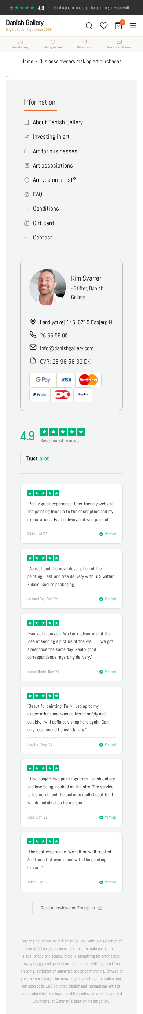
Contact (42, 237)
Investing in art (51, 136)
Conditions (46, 208)
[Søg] (89, 26)
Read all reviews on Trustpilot (68, 908)
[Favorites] (104, 26)
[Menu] (133, 26)
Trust (37, 458)
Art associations (53, 165)
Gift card (43, 223)
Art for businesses (55, 151)
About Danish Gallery (58, 122)
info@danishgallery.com (67, 348)
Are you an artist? (54, 180)
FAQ (37, 194)
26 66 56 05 (54, 335)
